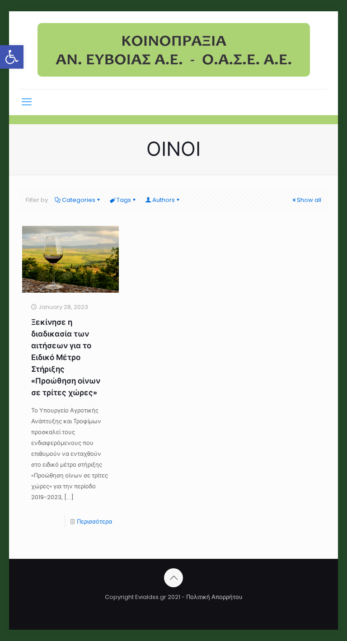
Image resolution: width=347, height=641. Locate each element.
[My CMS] (173, 50)
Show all (309, 200)
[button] (11, 57)
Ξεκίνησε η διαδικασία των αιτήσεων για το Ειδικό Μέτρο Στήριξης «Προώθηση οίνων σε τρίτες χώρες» (65, 357)
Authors (163, 200)
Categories (78, 200)
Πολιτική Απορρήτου (214, 597)
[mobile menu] (26, 102)
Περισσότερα (94, 521)
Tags (124, 200)
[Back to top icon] (173, 577)
